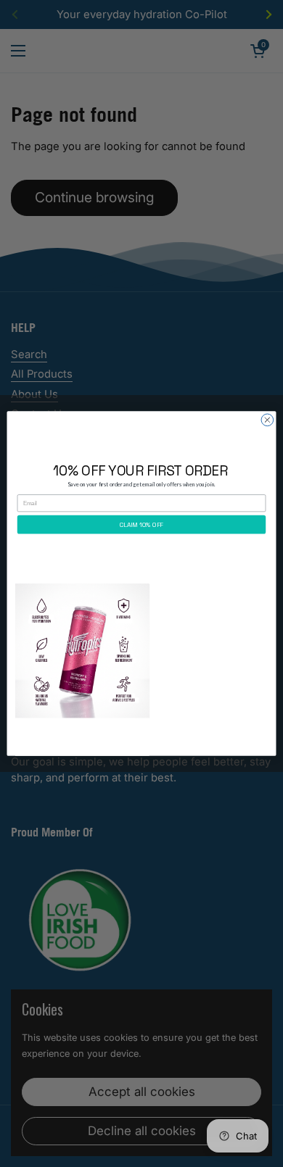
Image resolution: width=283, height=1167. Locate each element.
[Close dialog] (267, 420)
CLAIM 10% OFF (141, 524)
